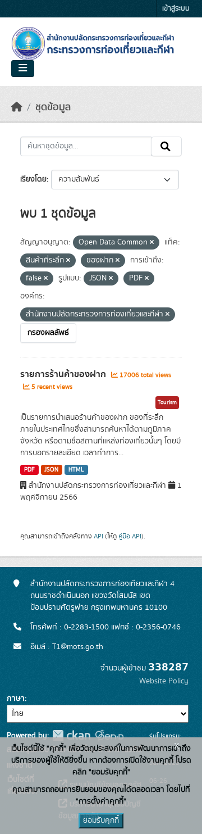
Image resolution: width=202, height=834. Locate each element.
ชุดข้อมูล (53, 107)
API (98, 536)
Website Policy (164, 681)
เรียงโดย (33, 179)
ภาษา (16, 698)
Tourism (167, 402)
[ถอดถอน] (152, 242)
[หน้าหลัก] (16, 107)
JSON (51, 469)
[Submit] (166, 147)
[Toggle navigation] (22, 68)
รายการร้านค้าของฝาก (64, 374)
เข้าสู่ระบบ (176, 8)
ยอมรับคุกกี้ (101, 820)
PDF (29, 469)
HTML (76, 469)
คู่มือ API (129, 536)
